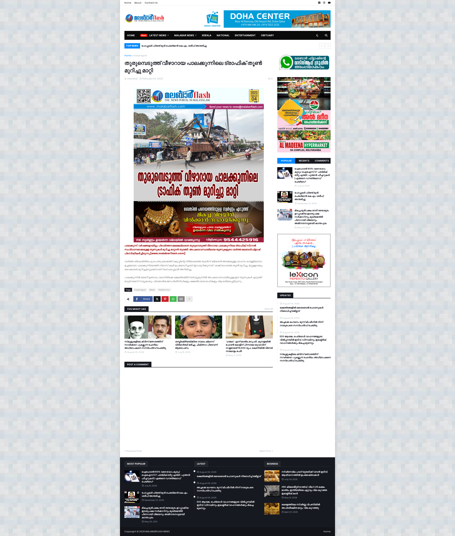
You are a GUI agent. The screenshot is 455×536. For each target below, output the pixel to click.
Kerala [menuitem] (206, 35)
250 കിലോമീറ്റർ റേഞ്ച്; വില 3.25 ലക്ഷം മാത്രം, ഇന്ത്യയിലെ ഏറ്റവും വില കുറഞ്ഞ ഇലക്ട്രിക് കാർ (304, 490)
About (137, 2)
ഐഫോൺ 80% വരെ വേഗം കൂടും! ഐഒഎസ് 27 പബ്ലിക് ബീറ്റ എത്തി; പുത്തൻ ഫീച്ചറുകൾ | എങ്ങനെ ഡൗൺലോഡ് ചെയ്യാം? (312, 175)
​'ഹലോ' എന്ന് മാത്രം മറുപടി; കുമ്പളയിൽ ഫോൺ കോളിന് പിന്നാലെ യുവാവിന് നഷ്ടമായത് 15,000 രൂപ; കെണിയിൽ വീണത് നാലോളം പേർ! (249, 346)
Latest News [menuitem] (157, 35)
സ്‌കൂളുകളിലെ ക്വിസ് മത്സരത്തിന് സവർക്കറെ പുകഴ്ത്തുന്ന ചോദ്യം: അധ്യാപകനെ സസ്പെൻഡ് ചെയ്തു (145, 345)
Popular (286, 160)
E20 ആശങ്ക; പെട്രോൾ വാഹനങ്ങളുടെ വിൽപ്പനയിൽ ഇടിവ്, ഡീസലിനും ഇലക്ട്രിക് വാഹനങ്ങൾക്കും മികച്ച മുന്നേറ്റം (303, 339)
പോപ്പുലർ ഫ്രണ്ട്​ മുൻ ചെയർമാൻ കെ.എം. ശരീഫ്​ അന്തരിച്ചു (309, 196)
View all (268, 308)
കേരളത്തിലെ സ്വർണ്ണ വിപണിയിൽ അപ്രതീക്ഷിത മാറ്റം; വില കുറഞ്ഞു (301, 506)
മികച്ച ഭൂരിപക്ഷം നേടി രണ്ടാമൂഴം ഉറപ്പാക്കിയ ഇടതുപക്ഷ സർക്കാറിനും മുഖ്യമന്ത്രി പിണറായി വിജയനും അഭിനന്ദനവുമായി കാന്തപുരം (218, 45)
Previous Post (134, 451)
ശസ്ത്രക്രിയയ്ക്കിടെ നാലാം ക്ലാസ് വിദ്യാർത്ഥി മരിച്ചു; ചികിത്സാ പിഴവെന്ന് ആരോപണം (196, 345)
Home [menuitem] (131, 35)
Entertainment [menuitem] (245, 35)
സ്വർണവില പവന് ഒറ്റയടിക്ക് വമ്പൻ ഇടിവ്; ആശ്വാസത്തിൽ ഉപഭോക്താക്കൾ (305, 473)
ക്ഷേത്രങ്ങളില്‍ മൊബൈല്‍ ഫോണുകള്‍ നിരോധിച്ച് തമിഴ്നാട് (301, 309)
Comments (322, 160)
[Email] (181, 299)
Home (127, 2)
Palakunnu (164, 289)
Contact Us (151, 2)
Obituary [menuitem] (267, 35)
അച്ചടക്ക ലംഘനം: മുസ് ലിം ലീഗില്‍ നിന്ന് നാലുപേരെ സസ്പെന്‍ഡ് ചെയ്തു (301, 323)
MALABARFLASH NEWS (157, 531)
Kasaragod (140, 55)
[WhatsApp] (173, 299)
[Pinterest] (165, 299)
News (152, 289)
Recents (304, 160)
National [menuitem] (223, 35)
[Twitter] (157, 299)
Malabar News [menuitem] (184, 35)
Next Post (265, 451)
